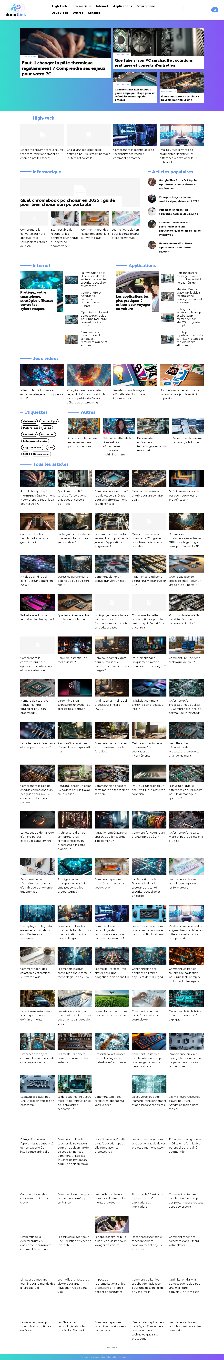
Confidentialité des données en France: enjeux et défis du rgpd (147, 973)
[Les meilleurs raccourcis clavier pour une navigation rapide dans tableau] (186, 1084)
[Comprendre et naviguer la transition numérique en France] (71, 299)
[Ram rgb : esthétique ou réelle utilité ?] (75, 645)
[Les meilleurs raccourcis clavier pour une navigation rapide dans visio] (75, 1266)
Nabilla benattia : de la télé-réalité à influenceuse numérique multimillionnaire (117, 446)
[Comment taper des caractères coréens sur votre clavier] (149, 998)
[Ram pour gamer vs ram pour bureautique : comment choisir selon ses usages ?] (112, 645)
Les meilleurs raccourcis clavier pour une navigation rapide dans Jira (112, 973)
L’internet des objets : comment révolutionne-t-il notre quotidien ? (37, 1058)
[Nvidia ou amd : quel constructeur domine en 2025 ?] (37, 564)
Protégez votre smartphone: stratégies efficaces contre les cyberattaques (36, 300)
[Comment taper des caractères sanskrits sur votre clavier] (186, 1224)
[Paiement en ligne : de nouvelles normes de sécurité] (152, 211)
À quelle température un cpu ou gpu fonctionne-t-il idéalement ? (112, 836)
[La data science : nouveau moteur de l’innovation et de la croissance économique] (75, 1084)
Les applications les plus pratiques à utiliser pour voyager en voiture (110, 1241)
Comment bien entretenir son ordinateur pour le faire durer (112, 747)
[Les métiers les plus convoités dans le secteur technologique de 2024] (75, 956)
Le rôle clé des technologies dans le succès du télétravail (71, 1326)
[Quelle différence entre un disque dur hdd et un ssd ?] (75, 602)
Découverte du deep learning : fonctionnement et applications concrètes (149, 1101)
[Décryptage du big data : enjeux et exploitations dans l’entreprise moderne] (37, 913)
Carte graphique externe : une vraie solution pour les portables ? (75, 538)
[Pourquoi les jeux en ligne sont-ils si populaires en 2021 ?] (152, 198)
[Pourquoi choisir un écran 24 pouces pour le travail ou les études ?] (75, 773)
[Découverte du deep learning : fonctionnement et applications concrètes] (149, 1084)
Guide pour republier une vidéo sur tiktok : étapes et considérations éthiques (189, 339)
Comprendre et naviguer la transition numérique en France (91, 299)
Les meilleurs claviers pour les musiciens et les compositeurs (185, 1326)
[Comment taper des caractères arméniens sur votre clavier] (95, 218)
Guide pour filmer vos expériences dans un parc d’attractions (82, 442)
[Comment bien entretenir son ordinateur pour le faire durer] (112, 730)
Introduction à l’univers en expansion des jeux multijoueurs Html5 (41, 394)
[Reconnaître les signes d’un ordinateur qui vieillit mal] (75, 730)
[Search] (214, 9)
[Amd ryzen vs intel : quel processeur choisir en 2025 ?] (112, 688)
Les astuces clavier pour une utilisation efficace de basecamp (37, 1101)
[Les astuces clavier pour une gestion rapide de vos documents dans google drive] (75, 998)
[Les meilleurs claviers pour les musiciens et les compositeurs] (186, 1309)
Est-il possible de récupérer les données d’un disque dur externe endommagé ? (65, 238)
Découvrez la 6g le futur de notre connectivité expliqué (185, 1015)
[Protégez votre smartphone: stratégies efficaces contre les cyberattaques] (75, 866)
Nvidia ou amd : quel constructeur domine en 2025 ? (36, 580)
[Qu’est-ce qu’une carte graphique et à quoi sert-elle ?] (75, 564)
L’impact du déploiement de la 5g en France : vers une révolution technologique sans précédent (148, 1330)
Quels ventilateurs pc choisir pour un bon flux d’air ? (147, 495)
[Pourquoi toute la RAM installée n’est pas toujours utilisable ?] (186, 602)
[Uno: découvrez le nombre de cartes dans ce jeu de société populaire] (182, 375)
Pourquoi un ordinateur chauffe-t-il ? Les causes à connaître (148, 790)
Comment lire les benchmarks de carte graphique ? (34, 538)
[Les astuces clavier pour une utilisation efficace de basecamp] (37, 1084)
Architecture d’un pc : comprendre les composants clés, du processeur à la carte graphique (72, 841)
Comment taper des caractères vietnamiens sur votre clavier (35, 973)
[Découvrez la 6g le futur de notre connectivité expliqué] (186, 998)
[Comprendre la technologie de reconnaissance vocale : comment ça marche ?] (135, 135)
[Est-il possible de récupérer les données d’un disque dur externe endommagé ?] (65, 218)
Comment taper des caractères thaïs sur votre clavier (36, 1198)
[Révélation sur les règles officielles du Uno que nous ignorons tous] (135, 375)
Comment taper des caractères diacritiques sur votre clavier (112, 1326)
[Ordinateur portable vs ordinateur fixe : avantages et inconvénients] (149, 730)
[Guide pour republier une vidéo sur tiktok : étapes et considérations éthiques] (167, 339)
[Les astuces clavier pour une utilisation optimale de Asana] (37, 1309)
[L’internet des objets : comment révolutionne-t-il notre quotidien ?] (37, 1041)
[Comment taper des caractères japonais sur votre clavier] (112, 1084)
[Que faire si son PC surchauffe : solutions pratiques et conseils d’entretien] (158, 48)
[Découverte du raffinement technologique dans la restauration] (153, 426)
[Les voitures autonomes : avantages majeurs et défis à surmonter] (37, 998)
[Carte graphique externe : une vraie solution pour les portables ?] (75, 521)
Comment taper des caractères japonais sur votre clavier (109, 1101)
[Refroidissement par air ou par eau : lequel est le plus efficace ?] (186, 478)
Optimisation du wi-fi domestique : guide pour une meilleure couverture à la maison (94, 319)
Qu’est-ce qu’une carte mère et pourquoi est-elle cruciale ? (186, 836)
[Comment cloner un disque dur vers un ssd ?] (112, 564)
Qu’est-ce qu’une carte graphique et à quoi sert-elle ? (74, 580)
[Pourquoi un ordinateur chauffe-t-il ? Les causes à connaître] (149, 773)
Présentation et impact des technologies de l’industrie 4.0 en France (110, 1058)
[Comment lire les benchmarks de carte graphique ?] (37, 521)
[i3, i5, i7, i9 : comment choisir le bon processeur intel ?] (149, 688)
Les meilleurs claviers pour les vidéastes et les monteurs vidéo (110, 1198)
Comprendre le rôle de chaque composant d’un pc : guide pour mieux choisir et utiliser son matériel (36, 794)
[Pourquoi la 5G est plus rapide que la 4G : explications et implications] (149, 1181)
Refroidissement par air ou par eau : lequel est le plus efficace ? (186, 495)
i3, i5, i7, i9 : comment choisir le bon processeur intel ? (148, 704)
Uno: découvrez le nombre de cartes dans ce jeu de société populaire (179, 394)
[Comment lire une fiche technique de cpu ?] (186, 645)
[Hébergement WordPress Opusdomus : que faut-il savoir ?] (152, 245)
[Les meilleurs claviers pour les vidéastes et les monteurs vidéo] (112, 1181)
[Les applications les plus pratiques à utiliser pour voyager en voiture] (137, 291)
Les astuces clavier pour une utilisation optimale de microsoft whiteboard (148, 930)
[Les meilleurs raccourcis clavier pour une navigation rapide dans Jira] (112, 956)
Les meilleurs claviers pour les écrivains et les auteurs (73, 1058)
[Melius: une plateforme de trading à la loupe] (188, 426)
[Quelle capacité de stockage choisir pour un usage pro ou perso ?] (186, 564)
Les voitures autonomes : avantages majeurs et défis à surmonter (36, 1015)
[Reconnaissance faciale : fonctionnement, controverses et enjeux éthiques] (149, 1224)
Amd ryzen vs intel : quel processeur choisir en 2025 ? (111, 704)
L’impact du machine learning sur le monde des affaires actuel (37, 1283)
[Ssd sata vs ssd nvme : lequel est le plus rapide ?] (37, 602)
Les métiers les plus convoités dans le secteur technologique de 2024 (74, 973)
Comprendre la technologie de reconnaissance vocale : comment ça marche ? (133, 154)
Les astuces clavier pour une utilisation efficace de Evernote (74, 1241)
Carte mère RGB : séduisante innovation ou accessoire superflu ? (74, 704)
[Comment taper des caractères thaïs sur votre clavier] (37, 1181)
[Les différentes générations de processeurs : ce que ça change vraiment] (186, 730)
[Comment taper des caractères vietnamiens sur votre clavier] (37, 956)
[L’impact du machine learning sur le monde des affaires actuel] (37, 1266)
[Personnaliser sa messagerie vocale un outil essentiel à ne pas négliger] (167, 278)
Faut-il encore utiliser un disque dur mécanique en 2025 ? (149, 580)
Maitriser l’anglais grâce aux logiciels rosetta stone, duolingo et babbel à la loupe (189, 296)
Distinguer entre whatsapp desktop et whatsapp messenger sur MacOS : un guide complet (188, 317)
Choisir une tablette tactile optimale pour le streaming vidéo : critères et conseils (88, 154)
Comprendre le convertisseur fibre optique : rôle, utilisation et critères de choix (33, 238)
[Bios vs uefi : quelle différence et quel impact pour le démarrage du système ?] (186, 773)
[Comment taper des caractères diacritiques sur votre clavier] (112, 1309)
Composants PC (29, 56)
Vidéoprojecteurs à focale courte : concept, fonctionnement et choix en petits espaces (42, 154)
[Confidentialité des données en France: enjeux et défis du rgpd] (149, 956)
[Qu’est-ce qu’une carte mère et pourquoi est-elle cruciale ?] (186, 819)
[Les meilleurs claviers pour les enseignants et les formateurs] (126, 218)
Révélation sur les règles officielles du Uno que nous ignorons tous (131, 394)
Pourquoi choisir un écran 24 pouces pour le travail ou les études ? (75, 790)
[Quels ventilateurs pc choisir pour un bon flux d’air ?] (182, 87)
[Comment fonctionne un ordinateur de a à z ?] (149, 819)
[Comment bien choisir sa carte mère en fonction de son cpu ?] (112, 773)
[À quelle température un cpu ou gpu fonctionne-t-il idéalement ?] (112, 819)
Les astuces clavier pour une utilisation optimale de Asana (36, 1326)
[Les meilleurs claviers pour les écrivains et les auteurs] (75, 1041)
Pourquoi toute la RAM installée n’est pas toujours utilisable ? (184, 619)
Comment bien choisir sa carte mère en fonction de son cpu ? (112, 790)
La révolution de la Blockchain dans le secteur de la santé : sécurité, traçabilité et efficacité (94, 279)
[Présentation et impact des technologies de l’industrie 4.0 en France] (112, 1041)
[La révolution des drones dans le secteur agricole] (112, 998)
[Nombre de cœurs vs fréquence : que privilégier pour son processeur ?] (37, 688)
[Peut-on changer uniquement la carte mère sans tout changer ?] (149, 645)
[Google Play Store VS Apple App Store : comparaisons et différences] (152, 182)
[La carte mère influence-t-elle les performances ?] (37, 730)
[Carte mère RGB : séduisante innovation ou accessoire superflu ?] (75, 688)
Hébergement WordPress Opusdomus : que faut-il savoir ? (175, 247)
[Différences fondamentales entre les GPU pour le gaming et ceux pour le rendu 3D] (186, 521)
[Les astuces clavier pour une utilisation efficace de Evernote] (75, 1224)
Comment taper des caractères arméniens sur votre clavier (95, 233)
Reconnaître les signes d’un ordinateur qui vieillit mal (75, 747)
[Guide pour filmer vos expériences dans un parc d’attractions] (84, 426)
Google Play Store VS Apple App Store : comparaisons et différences (178, 184)
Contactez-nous (136, 1357)
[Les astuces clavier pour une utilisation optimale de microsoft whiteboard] (149, 913)
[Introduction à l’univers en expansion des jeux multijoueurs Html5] (42, 375)
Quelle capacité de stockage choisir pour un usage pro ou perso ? (185, 580)
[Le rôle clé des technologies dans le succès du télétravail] (75, 1309)
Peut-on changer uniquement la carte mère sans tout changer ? (149, 662)
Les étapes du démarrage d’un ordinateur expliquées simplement (37, 836)
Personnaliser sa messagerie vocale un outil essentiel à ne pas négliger (188, 277)
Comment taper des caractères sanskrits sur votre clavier (184, 1241)
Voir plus (111, 1347)
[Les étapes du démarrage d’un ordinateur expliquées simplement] (37, 819)
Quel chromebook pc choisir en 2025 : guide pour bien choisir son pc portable (67, 202)
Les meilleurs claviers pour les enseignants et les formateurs (125, 233)
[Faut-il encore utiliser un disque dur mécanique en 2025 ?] (149, 564)
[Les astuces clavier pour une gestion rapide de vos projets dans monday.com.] (149, 1126)
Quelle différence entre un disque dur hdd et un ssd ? (74, 619)
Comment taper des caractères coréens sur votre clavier (147, 1015)
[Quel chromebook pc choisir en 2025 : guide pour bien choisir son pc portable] (80, 192)
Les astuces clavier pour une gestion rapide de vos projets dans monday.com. (149, 1143)
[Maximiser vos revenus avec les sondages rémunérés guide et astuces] (71, 339)
